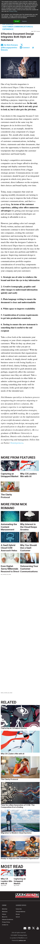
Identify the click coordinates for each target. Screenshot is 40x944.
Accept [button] (17, 21)
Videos (4, 914)
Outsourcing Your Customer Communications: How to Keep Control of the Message (29, 568)
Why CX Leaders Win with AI (28, 475)
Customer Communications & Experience (17, 27)
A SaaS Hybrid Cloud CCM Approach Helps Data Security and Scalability (10, 547)
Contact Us (5, 924)
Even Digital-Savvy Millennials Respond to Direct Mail (10, 568)
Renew (18, 914)
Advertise (4, 909)
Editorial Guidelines (7, 919)
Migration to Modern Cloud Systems (16, 833)
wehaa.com (22, 940)
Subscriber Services (21, 905)
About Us (4, 917)
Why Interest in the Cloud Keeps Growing (28, 526)
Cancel (18, 917)
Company (4, 905)
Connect (26, 48)
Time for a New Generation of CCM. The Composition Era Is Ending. (18, 806)
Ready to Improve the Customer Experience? (20, 858)
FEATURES (27, 457)
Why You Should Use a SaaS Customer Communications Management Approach (29, 547)
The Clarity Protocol (6, 495)
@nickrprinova (16, 442)
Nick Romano (12, 45)
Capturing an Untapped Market (9, 475)
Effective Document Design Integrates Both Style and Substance (17, 36)
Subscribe (19, 909)
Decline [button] (24, 21)
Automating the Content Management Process (9, 526)
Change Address (20, 911)
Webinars (4, 911)
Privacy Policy (13, 11)
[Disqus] (20, 605)
